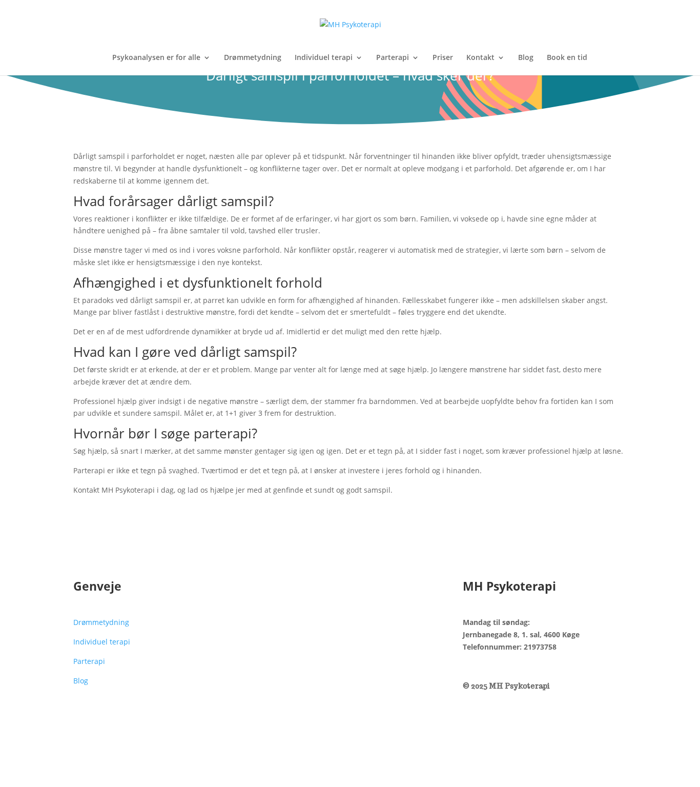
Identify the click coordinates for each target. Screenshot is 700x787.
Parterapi (392, 58)
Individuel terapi (324, 58)
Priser (443, 58)
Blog (525, 58)
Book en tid (567, 58)
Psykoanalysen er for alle (156, 58)
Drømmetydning (252, 58)
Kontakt (480, 58)
